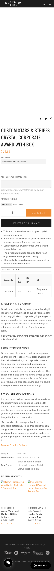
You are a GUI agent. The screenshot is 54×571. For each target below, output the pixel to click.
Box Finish (5, 157)
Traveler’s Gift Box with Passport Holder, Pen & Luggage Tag (37, 513)
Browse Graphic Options (14, 445)
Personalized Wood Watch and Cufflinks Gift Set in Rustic (10, 513)
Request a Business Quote (26, 223)
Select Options (8, 523)
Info (18, 270)
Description (8, 270)
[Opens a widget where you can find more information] (40, 566)
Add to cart (38, 212)
